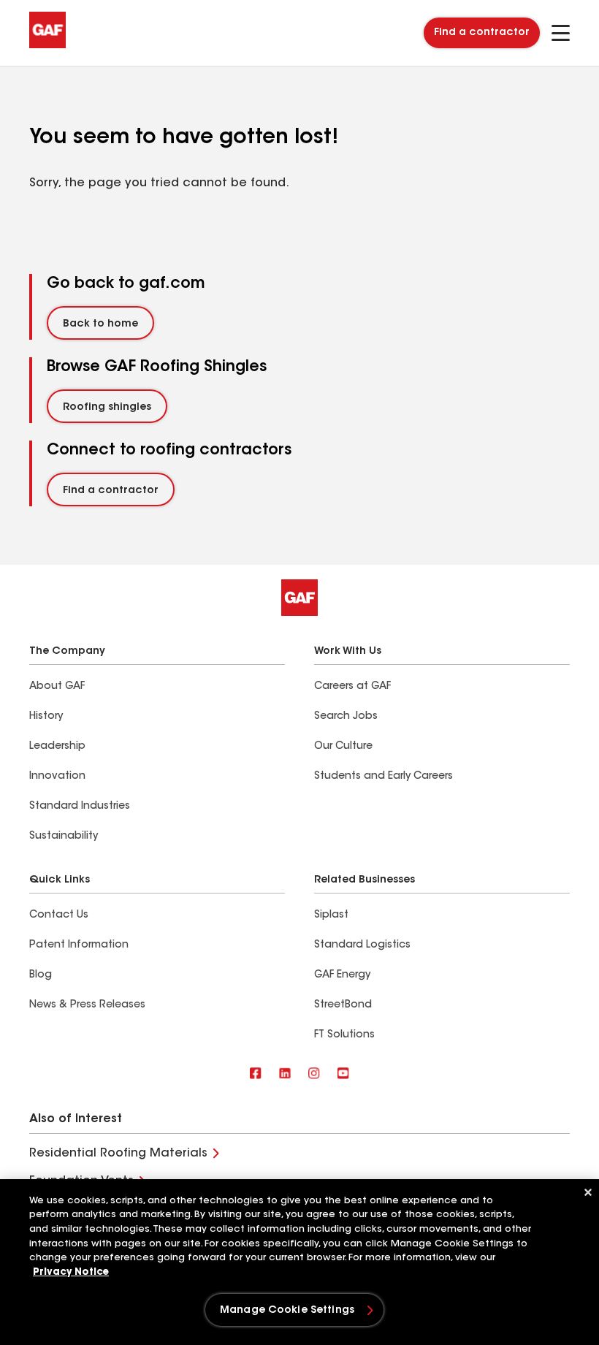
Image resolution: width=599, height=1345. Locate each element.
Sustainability (63, 836)
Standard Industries (79, 806)
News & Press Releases (87, 1005)
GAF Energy (342, 975)
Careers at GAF (352, 687)
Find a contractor (482, 33)
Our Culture (343, 747)
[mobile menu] (561, 33)
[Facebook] (256, 1074)
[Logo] (47, 45)
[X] (285, 1074)
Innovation (57, 776)
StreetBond (343, 1005)
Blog (40, 975)
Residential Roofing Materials (118, 1153)
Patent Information (79, 945)
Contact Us (58, 915)
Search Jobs (346, 717)
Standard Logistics (362, 945)
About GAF (57, 687)
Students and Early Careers (383, 776)
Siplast (331, 915)
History (46, 717)
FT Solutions (344, 1035)
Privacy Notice (71, 1272)
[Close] (588, 1192)
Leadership (57, 747)
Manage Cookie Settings (287, 1311)
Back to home (100, 324)
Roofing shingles (107, 408)
